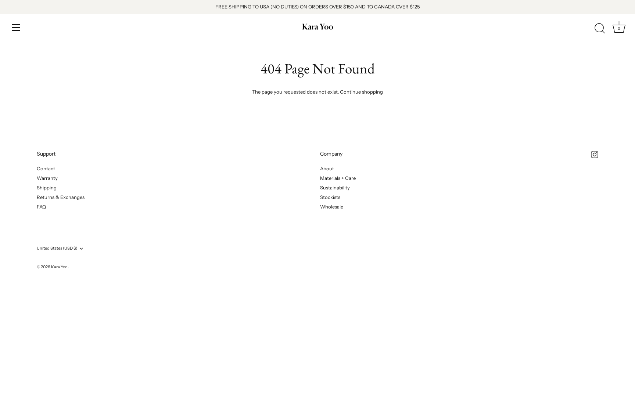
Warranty (47, 178)
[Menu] (16, 27)
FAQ (41, 207)
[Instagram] (594, 154)
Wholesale (331, 207)
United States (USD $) (57, 248)
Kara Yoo (59, 266)
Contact (46, 168)
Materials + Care (338, 178)
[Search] (600, 29)
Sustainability (335, 188)
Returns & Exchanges (61, 197)
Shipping (47, 188)
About (327, 168)
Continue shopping (361, 92)
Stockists (330, 197)
